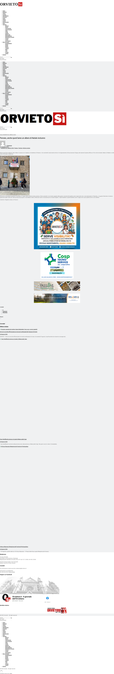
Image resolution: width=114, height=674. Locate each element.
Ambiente (5, 12)
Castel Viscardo (8, 29)
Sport (4, 23)
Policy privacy (11, 572)
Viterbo (6, 53)
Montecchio (7, 34)
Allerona (7, 26)
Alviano (6, 44)
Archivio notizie (26, 148)
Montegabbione (8, 36)
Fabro (6, 31)
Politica (4, 19)
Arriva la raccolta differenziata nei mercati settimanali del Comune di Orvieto (18, 332)
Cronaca (4, 14)
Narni (6, 49)
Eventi (4, 18)
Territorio (4, 24)
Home (4, 10)
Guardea (7, 33)
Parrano (7, 38)
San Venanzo (8, 41)
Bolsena (7, 47)
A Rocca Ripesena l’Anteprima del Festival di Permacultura (14, 546)
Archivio (4, 54)
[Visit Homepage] (33, 125)
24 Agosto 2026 (3, 334)
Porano (6, 39)
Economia (5, 17)
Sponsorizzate (6, 22)
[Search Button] (11, 57)
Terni (6, 51)
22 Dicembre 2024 (4, 147)
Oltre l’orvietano (6, 42)
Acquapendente (8, 43)
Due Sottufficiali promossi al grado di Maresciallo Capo (13, 439)
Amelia (6, 46)
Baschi (6, 27)
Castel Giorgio (8, 28)
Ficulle (6, 32)
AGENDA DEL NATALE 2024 (9, 134)
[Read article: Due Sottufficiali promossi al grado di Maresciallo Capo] (57, 387)
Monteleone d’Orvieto (9, 37)
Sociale (4, 21)
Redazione (9, 145)
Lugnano (7, 48)
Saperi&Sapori (6, 16)
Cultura (4, 13)
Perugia (6, 52)
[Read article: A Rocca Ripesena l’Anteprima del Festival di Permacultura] (57, 495)
